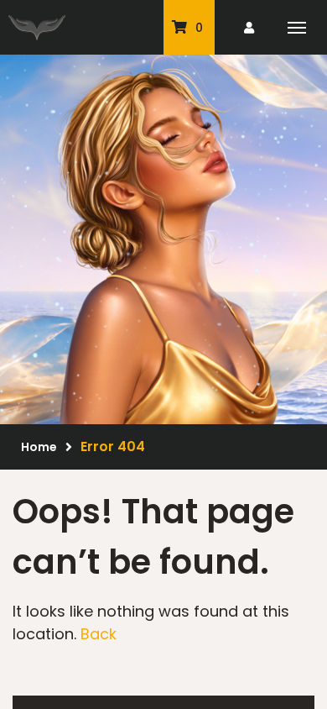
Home (39, 447)
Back (98, 633)
